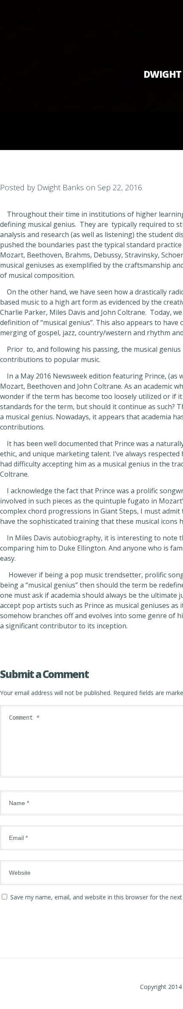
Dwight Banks (60, 187)
